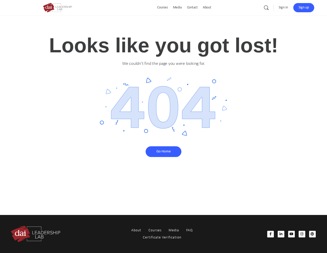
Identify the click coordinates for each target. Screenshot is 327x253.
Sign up (304, 7)
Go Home (163, 151)
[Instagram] (302, 234)
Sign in (283, 7)
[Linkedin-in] (281, 234)
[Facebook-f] (270, 234)
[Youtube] (291, 234)
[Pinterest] (312, 234)
